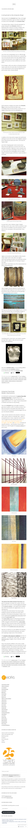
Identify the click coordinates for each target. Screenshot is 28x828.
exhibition (17, 663)
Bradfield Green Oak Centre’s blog (16, 626)
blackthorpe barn (16, 661)
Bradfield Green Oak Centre (17, 615)
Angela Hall (4, 708)
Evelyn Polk (4, 717)
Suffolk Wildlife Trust (10, 617)
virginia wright (19, 381)
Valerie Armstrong (5, 686)
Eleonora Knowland (15, 421)
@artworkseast (8, 796)
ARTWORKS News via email (7, 802)
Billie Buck (3, 692)
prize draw (20, 664)
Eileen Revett (17, 422)
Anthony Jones (8, 421)
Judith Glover (4, 703)
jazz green (11, 379)
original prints (20, 379)
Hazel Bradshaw (5, 689)
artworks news (14, 376)
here (20, 410)
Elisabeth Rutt (4, 722)
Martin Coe (4, 697)
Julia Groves (4, 706)
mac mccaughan (14, 664)
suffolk (24, 664)
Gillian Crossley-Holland (6, 698)
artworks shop (7, 377)
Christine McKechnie (6, 712)
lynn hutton (15, 379)
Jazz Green (4, 704)
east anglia (22, 661)
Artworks (7, 399)
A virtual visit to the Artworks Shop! (12, 15)
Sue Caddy (4, 695)
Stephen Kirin (4, 711)
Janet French (4, 701)
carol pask (12, 377)
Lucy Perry (4, 715)
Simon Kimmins (5, 709)
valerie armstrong (12, 381)
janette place (22, 663)
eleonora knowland (11, 663)
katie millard (8, 664)
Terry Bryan (4, 690)
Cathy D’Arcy (4, 700)
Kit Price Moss (4, 718)
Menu (14, 4)
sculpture (6, 381)
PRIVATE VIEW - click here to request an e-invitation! (11, 775)
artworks (11, 661)
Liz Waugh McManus (6, 725)
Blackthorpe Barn (5, 639)
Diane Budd (4, 693)
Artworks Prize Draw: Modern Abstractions (8, 392)
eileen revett (21, 377)
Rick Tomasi (4, 723)
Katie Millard (9, 422)
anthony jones (6, 661)
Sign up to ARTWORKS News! (8, 812)
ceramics (16, 377)
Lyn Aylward (4, 687)
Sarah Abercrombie (5, 684)
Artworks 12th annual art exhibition (11, 635)
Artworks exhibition (20, 425)
